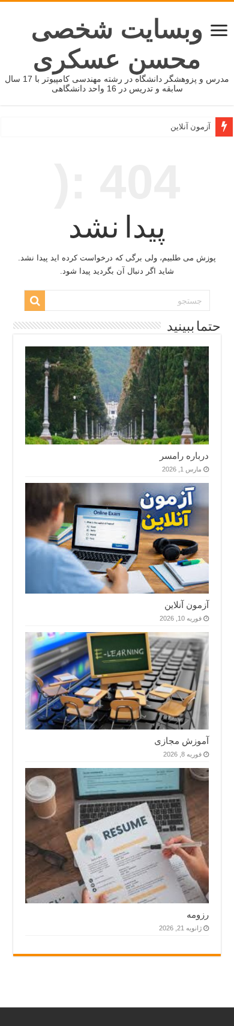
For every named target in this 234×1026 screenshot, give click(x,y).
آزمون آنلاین (190, 126)
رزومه (198, 914)
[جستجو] (35, 300)
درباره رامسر (184, 455)
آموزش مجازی (181, 741)
